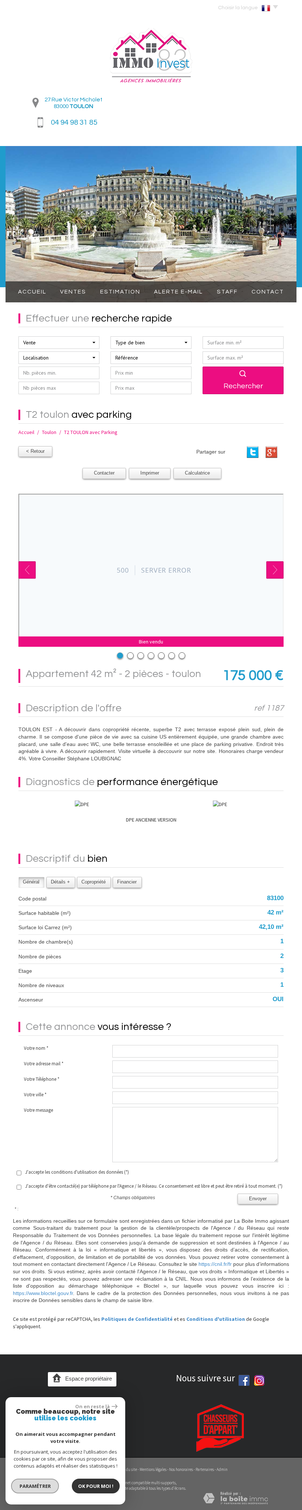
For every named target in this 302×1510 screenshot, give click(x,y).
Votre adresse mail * (43, 1064)
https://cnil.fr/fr (215, 1264)
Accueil (32, 292)
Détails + (60, 882)
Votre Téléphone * (41, 1079)
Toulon (49, 432)
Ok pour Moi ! (95, 1486)
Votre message (38, 1110)
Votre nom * (36, 1048)
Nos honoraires (181, 1469)
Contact (268, 292)
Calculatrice (197, 473)
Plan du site (127, 1469)
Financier (127, 882)
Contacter (104, 473)
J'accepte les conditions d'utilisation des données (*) (77, 1172)
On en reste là (92, 1406)
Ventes (73, 292)
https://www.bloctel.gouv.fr (43, 1293)
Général (31, 882)
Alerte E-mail (178, 292)
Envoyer (258, 1198)
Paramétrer (35, 1486)
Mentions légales (153, 1469)
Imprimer (149, 473)
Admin (222, 1469)
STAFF (227, 292)
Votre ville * (35, 1094)
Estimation (120, 292)
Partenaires (205, 1469)
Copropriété (93, 882)
